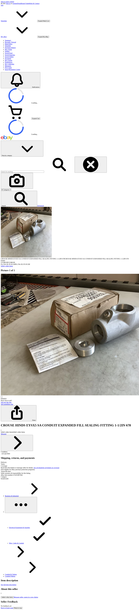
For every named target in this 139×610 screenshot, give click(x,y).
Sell (2, 5)
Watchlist (8, 46)
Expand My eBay (43, 37)
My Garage (8, 60)
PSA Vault (8, 68)
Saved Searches (10, 55)
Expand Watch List (43, 21)
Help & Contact (34, 3)
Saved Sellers (9, 57)
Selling (7, 51)
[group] (69, 335)
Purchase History (10, 48)
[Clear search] (91, 165)
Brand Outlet (25, 3)
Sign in (8, 3)
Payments (8, 58)
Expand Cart (35, 118)
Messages (8, 66)
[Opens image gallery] (1, 397)
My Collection (9, 64)
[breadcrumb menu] (21, 505)
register (15, 3)
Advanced (40, 206)
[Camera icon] (17, 181)
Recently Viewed (10, 42)
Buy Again (8, 49)
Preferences (8, 62)
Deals (19, 3)
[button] (19, 199)
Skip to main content (7, 2)
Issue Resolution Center (12, 69)
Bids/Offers (8, 44)
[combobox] (22, 172)
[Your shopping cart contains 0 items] (16, 118)
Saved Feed (8, 53)
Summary (8, 40)
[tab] (69, 471)
